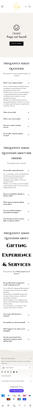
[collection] (8, 405)
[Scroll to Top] (30, 398)
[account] (30, 405)
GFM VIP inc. (19, 387)
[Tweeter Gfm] (11, 372)
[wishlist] (19, 405)
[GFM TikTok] (17, 372)
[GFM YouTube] (14, 372)
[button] (29, 6)
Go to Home (16, 43)
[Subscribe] (30, 368)
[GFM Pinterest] (2, 372)
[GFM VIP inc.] (16, 6)
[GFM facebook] (5, 372)
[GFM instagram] (8, 372)
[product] (3, 405)
